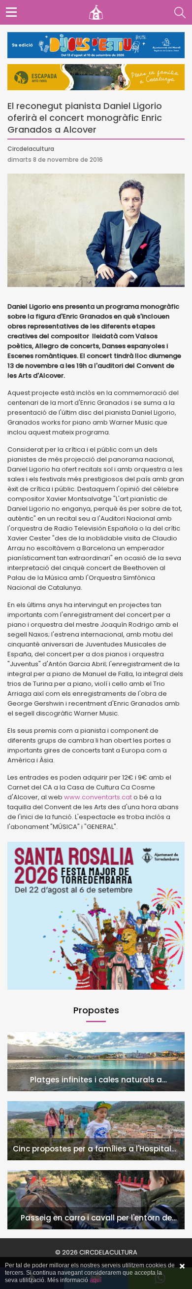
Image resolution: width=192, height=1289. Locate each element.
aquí (95, 1280)
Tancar (182, 1266)
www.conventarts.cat (98, 797)
